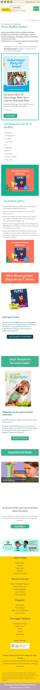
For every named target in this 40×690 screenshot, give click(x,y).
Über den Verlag (32, 661)
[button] (20, 472)
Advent (20, 631)
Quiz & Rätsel (20, 592)
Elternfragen (20, 608)
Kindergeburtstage (10, 49)
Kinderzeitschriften (30, 2)
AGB (23, 661)
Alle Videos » (20, 526)
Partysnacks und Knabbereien (11, 24)
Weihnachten (20, 626)
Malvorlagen (20, 563)
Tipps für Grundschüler (20, 610)
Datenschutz (16, 661)
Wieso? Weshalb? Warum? (20, 584)
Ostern (20, 629)
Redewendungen (20, 589)
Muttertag (20, 634)
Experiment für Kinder (20, 452)
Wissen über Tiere (20, 587)
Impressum (6, 661)
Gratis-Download (20, 595)
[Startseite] (13, 12)
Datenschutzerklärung (9, 480)
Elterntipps (20, 605)
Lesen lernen (20, 613)
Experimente (20, 568)
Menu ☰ (36, 8)
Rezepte (20, 571)
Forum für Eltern (25, 664)
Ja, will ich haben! (20, 438)
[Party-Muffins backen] (20, 43)
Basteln (20, 565)
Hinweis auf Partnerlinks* (33, 20)
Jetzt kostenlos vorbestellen (20, 337)
